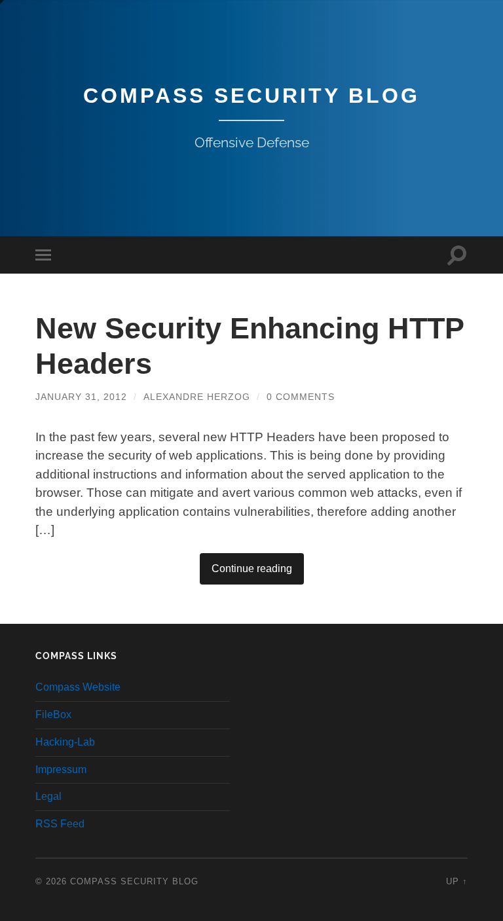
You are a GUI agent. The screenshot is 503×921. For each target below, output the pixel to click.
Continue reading (252, 568)
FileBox (53, 714)
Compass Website (78, 687)
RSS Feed (59, 823)
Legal (48, 796)
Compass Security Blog (251, 95)
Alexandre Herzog (196, 396)
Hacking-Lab (65, 742)
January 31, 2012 (81, 396)
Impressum (60, 769)
